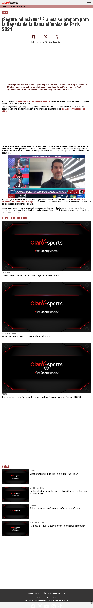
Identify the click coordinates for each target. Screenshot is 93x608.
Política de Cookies (54, 598)
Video (5, 12)
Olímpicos (14, 6)
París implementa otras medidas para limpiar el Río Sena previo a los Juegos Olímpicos (47, 85)
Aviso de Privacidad (39, 598)
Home (5, 6)
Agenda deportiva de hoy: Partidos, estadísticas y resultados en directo (40, 90)
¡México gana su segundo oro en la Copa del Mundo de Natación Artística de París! (44, 87)
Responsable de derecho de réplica (55, 600)
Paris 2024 (25, 6)
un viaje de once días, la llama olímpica (32, 101)
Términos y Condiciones (33, 600)
